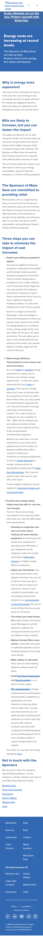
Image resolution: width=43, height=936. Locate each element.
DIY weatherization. (21, 689)
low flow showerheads (29, 676)
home (19, 370)
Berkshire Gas (9, 785)
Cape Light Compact (12, 789)
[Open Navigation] (36, 6)
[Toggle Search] (28, 6)
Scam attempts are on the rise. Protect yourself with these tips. (21, 17)
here (19, 754)
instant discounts (25, 460)
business (29, 370)
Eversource (7, 794)
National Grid (8, 802)
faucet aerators (23, 680)
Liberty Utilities (9, 798)
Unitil (4, 806)
